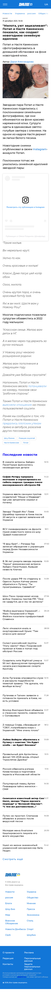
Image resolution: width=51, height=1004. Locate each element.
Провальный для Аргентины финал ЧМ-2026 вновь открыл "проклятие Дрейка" (21, 757)
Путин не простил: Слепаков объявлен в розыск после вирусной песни (20, 818)
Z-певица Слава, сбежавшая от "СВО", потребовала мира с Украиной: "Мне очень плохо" (21, 727)
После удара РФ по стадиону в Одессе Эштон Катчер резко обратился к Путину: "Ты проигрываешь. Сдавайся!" (22, 582)
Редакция (8, 958)
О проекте (8, 952)
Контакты (8, 964)
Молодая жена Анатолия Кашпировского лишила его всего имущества (20, 833)
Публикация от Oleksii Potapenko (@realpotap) (25, 236)
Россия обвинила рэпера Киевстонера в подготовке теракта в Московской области (21, 772)
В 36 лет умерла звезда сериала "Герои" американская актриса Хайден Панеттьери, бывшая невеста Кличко (22, 565)
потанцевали (37, 386)
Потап (26, 443)
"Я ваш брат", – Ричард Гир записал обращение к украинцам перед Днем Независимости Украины (23, 547)
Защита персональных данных (32, 966)
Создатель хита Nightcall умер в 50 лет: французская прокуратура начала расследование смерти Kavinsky (23, 664)
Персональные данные (32, 959)
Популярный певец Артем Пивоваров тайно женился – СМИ (20, 786)
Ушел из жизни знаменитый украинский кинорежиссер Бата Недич (23, 848)
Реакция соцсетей (27, 438)
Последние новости (20, 455)
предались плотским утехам (22, 423)
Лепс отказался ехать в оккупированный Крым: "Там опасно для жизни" (20, 631)
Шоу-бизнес (9, 438)
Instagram (40, 149)
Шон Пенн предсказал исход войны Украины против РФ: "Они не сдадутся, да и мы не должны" (23, 599)
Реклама (29, 952)
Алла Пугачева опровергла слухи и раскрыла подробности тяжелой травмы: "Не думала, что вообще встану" (23, 682)
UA (46, 4)
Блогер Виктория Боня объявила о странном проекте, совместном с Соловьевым (23, 713)
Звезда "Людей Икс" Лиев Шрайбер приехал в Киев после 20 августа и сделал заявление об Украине (23, 515)
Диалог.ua (22, 977)
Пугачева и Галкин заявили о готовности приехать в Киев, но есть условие (22, 698)
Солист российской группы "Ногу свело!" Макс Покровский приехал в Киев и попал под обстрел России (22, 647)
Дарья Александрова (21, 62)
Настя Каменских (11, 443)
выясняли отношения (17, 404)
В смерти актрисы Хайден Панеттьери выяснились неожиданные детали (19, 465)
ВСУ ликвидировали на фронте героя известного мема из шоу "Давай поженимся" (22, 532)
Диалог (5, 18)
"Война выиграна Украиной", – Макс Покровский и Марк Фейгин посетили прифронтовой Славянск (23, 615)
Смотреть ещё (13, 859)
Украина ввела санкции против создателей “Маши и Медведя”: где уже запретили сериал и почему (22, 498)
